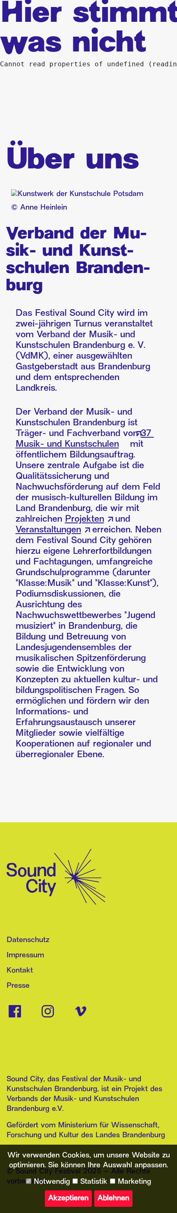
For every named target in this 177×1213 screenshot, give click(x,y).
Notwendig (50, 1181)
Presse (18, 985)
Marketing (133, 1181)
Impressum (25, 955)
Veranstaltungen (48, 530)
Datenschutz (28, 940)
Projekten (84, 519)
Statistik (92, 1181)
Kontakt (20, 970)
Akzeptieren (68, 1198)
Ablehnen (113, 1198)
